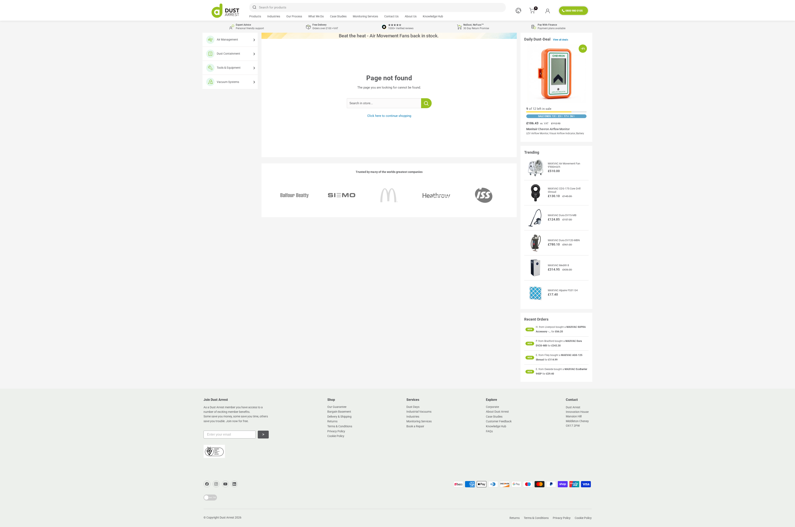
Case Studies (338, 16)
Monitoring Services (365, 16)
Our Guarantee (336, 406)
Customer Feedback (499, 421)
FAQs (489, 431)
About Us (411, 16)
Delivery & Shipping (339, 416)
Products (255, 16)
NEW (530, 329)
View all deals (560, 39)
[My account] (547, 10)
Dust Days (412, 406)
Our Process (294, 16)
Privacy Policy (336, 431)
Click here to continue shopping (389, 116)
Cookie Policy (335, 436)
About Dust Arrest (497, 411)
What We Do (316, 16)
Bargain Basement (339, 411)
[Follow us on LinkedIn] (234, 484)
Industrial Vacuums (418, 411)
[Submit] (254, 7)
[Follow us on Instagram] (216, 484)
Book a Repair (415, 426)
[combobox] (377, 7)
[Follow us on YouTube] (225, 484)
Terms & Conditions (339, 426)
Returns (332, 421)
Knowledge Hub (433, 16)
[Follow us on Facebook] (207, 484)
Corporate (492, 406)
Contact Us (391, 16)
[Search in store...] (426, 103)
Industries (273, 16)
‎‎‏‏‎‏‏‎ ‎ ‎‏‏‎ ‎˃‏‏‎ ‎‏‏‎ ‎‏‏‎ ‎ (263, 434)
